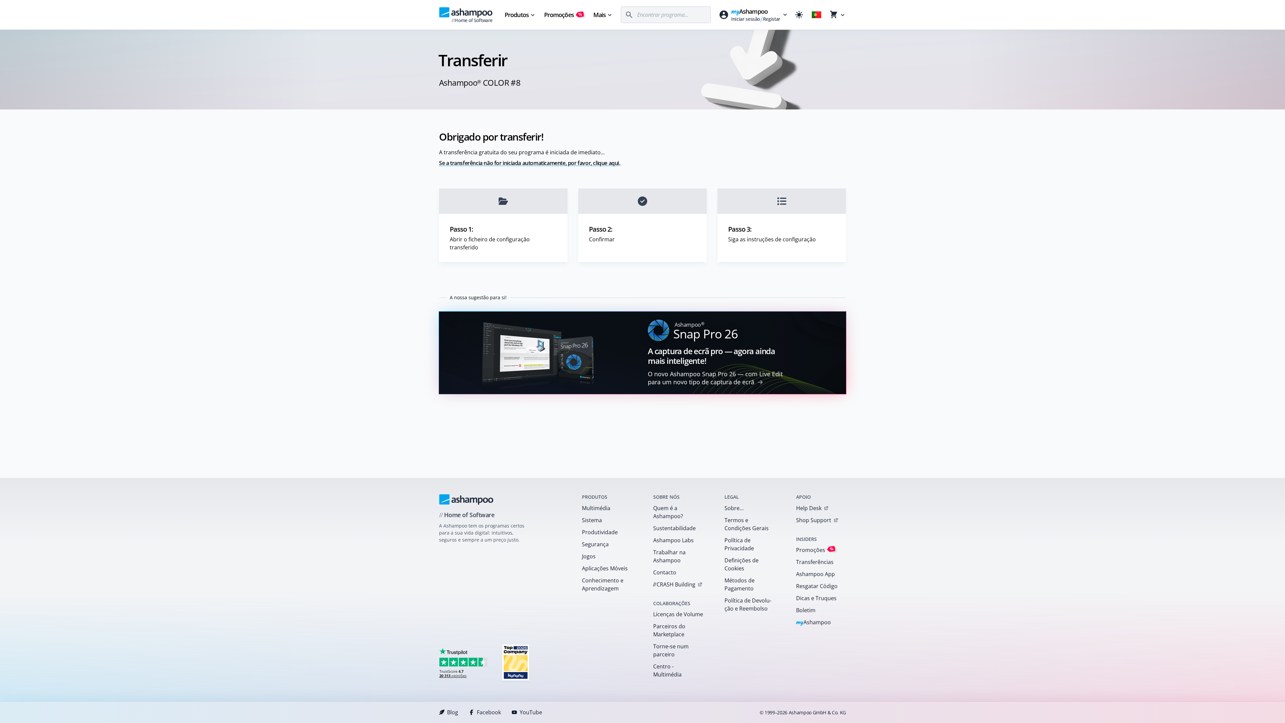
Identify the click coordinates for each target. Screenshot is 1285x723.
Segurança (595, 544)
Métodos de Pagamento (739, 584)
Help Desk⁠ (809, 508)
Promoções (563, 15)
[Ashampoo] (466, 499)
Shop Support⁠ (813, 520)
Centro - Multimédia (667, 670)
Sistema (592, 520)
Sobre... (734, 508)
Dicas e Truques (816, 598)
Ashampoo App (815, 574)
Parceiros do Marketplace (669, 630)
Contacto (664, 572)
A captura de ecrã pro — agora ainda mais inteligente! (711, 355)
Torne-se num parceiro (671, 650)
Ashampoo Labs (673, 540)
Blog (452, 712)
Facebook (489, 712)
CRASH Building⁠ (674, 584)
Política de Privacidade (739, 544)
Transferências (815, 562)
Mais (599, 15)
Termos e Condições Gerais (746, 524)
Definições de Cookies (741, 564)
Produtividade (600, 532)
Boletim (806, 610)
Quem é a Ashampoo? (668, 512)
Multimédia (596, 508)
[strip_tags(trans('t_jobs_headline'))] (515, 662)
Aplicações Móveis (605, 568)
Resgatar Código (817, 586)
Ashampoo (813, 623)
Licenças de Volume (678, 614)
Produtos (517, 15)
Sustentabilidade (674, 528)
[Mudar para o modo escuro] (799, 15)
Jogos (589, 556)
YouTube (531, 712)
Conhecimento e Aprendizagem (602, 584)
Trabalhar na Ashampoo (669, 556)
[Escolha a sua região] (816, 15)
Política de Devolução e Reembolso (747, 604)
